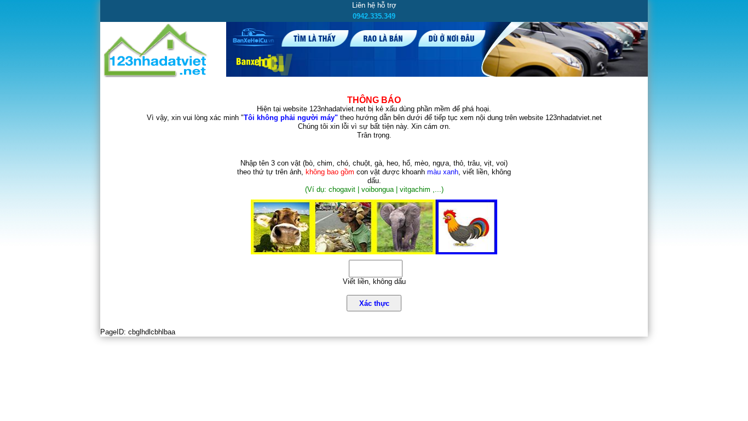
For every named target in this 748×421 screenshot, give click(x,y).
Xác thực (374, 303)
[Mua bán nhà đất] (155, 75)
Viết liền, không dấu (374, 281)
